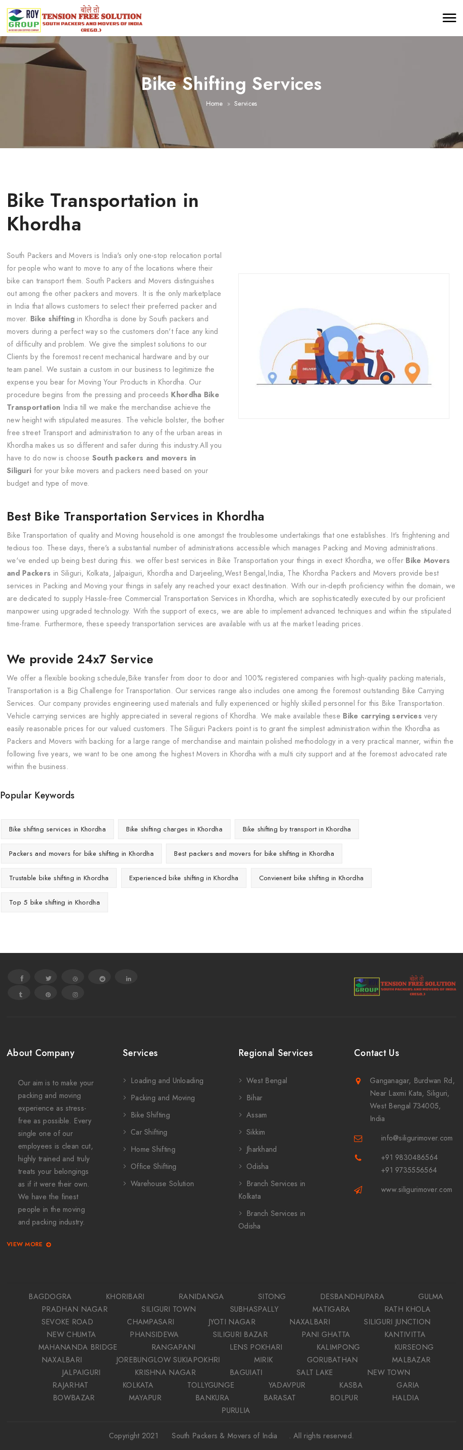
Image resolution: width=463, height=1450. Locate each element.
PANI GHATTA (326, 1334)
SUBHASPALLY (254, 1309)
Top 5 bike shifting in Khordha (54, 902)
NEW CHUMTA (71, 1334)
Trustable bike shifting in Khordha (59, 878)
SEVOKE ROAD (67, 1322)
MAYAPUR (145, 1398)
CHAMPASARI (150, 1322)
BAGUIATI (246, 1372)
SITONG (272, 1296)
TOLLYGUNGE (210, 1385)
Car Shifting (149, 1132)
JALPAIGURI (81, 1372)
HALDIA (405, 1398)
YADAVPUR (287, 1385)
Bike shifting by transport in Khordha (297, 829)
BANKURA (212, 1398)
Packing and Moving (163, 1098)
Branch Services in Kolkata (271, 1189)
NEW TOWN (388, 1372)
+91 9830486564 (409, 1157)
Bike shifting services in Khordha (57, 829)
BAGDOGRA (49, 1296)
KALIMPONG (338, 1347)
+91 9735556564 (409, 1170)
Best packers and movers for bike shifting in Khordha (254, 854)
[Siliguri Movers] (74, 18)
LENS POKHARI (256, 1347)
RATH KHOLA (407, 1309)
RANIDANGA (201, 1296)
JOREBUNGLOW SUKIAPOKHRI (168, 1360)
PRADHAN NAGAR (75, 1309)
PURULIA (236, 1410)
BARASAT (280, 1398)
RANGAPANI (173, 1347)
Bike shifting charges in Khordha (174, 829)
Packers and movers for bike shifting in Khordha (81, 854)
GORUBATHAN (332, 1360)
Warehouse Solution (162, 1183)
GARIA (408, 1385)
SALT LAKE (315, 1372)
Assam (256, 1115)
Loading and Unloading (167, 1080)
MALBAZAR (411, 1360)
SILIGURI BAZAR (240, 1334)
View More (25, 1244)
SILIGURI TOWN (169, 1309)
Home (214, 103)
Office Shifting (154, 1166)
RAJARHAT (70, 1385)
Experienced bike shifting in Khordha (184, 878)
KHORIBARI (125, 1296)
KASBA (351, 1385)
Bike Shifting (150, 1115)
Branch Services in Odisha (271, 1219)
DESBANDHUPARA (352, 1296)
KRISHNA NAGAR (165, 1372)
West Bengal (266, 1080)
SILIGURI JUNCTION (397, 1322)
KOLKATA (138, 1385)
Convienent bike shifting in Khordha (311, 878)
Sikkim (255, 1132)
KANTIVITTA (404, 1334)
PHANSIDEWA (154, 1334)
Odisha (257, 1166)
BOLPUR (344, 1398)
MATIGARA (331, 1309)
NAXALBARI (309, 1322)
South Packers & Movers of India (224, 1436)
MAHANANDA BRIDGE (78, 1347)
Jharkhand (261, 1149)
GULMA (431, 1296)
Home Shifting (153, 1149)
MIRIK (263, 1360)
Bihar (254, 1098)
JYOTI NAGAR (231, 1322)
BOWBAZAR (73, 1398)
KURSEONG (414, 1347)
